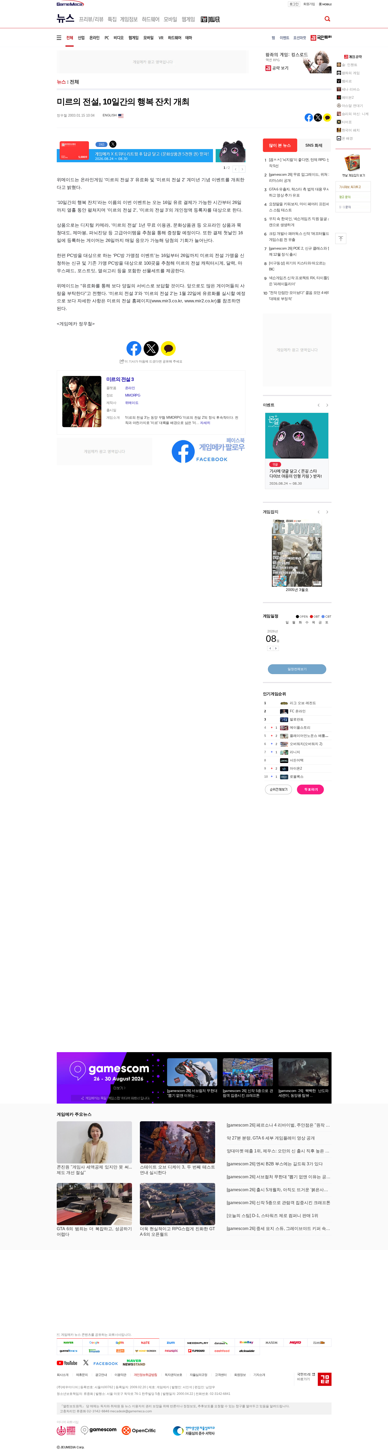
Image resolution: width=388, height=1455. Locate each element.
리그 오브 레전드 (303, 703)
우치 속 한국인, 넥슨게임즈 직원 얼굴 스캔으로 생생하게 (300, 222)
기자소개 (259, 1375)
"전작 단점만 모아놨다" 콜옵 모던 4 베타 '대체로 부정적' (300, 295)
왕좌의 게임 (351, 73)
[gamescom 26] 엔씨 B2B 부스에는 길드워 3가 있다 (275, 1164)
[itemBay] (247, 1342)
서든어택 (297, 760)
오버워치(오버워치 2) (306, 744)
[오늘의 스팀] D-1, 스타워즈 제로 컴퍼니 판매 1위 (272, 1215)
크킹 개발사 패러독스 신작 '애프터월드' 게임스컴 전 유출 (299, 236)
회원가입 (309, 4)
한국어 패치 (351, 130)
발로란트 (297, 719)
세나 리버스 (351, 89)
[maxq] (295, 1342)
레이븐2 (348, 97)
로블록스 (297, 777)
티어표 (347, 122)
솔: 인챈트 (349, 65)
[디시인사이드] (247, 1351)
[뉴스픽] (171, 1351)
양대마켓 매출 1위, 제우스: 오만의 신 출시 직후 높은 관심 (279, 1151)
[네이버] (69, 1342)
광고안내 (101, 1375)
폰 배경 (347, 138)
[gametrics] (69, 1351)
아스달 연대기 (352, 106)
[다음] (121, 1342)
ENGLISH (110, 115)
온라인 (130, 388)
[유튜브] (70, 1362)
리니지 (295, 752)
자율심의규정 (198, 1375)
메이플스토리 (300, 727)
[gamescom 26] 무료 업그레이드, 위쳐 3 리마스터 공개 (299, 177)
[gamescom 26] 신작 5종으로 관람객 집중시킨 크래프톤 (248, 1093)
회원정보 (240, 1375)
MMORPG (132, 395)
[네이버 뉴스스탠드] (137, 1362)
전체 (74, 81)
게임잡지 (270, 511)
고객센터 (220, 1375)
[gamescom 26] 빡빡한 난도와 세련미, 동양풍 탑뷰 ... (303, 1093)
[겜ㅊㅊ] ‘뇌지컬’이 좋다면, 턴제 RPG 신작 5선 (299, 163)
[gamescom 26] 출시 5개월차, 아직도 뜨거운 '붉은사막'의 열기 (279, 1189)
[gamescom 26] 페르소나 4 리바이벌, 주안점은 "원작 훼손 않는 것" (279, 1125)
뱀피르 (347, 81)
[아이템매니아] (95, 1351)
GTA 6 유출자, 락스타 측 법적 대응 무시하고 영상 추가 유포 (299, 192)
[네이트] (146, 1342)
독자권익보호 (173, 1375)
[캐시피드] (222, 1351)
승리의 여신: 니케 (355, 114)
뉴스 (61, 81)
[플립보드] (197, 1351)
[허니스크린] (146, 1351)
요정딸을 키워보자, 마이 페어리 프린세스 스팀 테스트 (299, 207)
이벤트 (269, 405)
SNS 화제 (314, 145)
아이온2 (296, 768)
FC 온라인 (298, 711)
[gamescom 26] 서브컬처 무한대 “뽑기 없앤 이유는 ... (192, 1093)
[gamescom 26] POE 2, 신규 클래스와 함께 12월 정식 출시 (300, 251)
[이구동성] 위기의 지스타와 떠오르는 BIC (297, 266)
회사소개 (62, 1375)
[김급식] (121, 1351)
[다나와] (222, 1342)
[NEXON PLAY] (197, 1342)
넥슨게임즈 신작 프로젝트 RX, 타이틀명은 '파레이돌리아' (300, 281)
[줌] (171, 1342)
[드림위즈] (319, 1342)
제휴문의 (82, 1375)
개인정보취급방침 (145, 1375)
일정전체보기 (297, 669)
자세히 (205, 423)
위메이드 (132, 403)
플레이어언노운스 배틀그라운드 (314, 736)
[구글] (95, 1342)
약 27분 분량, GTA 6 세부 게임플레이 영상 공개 (271, 1138)
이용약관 (120, 1375)
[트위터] (88, 1362)
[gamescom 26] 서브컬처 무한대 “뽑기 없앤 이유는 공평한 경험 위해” (279, 1177)
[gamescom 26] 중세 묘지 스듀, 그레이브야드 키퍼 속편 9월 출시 (279, 1228)
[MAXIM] (272, 1342)
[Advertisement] (35, 81)
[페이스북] (108, 1362)
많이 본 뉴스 (280, 145)
